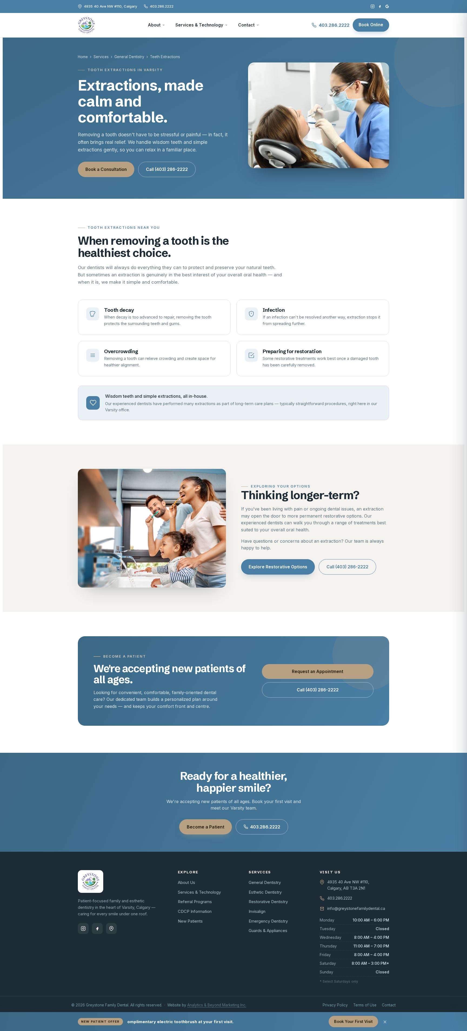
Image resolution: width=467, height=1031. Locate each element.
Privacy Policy (335, 1005)
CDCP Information (195, 911)
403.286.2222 (162, 6)
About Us (186, 882)
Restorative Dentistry (268, 901)
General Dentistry (129, 57)
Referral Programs (195, 901)
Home (83, 57)
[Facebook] (380, 6)
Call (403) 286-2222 (167, 169)
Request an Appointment (317, 671)
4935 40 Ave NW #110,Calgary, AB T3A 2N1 (348, 885)
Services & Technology (199, 25)
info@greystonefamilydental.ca (356, 908)
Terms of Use (364, 1005)
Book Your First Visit (353, 1021)
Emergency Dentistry (268, 921)
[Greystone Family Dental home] (86, 25)
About (154, 25)
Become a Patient (205, 827)
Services (101, 57)
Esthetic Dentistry (265, 892)
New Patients (190, 921)
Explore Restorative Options (278, 566)
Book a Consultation (106, 169)
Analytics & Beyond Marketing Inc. (216, 1005)
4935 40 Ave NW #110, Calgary (110, 6)
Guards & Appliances (268, 930)
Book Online (371, 24)
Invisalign (257, 911)
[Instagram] (373, 6)
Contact (246, 25)
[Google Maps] (111, 928)
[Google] (387, 6)
